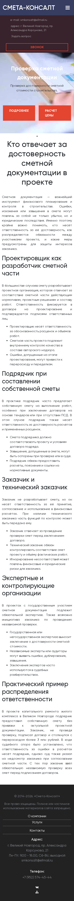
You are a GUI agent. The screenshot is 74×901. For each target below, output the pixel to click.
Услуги (37, 822)
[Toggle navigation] (67, 8)
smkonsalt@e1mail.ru (33, 19)
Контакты (37, 830)
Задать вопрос (21, 36)
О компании (37, 816)
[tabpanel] (37, 93)
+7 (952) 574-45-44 (37, 877)
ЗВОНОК (37, 47)
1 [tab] (37, 136)
